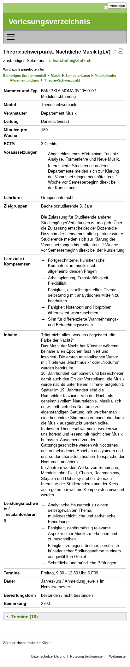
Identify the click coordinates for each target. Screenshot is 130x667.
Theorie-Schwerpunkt (62, 80)
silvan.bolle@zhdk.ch (70, 60)
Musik (56, 75)
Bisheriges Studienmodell (24, 75)
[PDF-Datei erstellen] (120, 51)
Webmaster (118, 656)
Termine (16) (24, 616)
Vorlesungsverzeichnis (49, 21)
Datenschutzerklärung (48, 656)
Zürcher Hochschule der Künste (27, 643)
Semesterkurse (77, 75)
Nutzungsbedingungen (87, 656)
